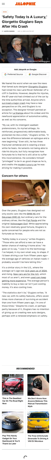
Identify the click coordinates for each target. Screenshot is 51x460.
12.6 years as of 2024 (36, 271)
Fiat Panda (31, 220)
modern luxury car (27, 164)
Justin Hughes (9, 31)
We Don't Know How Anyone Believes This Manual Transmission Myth (37, 402)
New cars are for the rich (26, 274)
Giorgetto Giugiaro (37, 86)
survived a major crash (13, 103)
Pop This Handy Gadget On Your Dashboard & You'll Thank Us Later (11, 440)
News (5, 12)
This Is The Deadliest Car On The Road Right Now (12, 401)
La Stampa (18, 113)
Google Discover (39, 74)
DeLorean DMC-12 (11, 217)
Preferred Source (15, 74)
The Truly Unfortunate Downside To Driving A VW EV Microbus (38, 438)
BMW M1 (31, 214)
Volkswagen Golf (19, 223)
